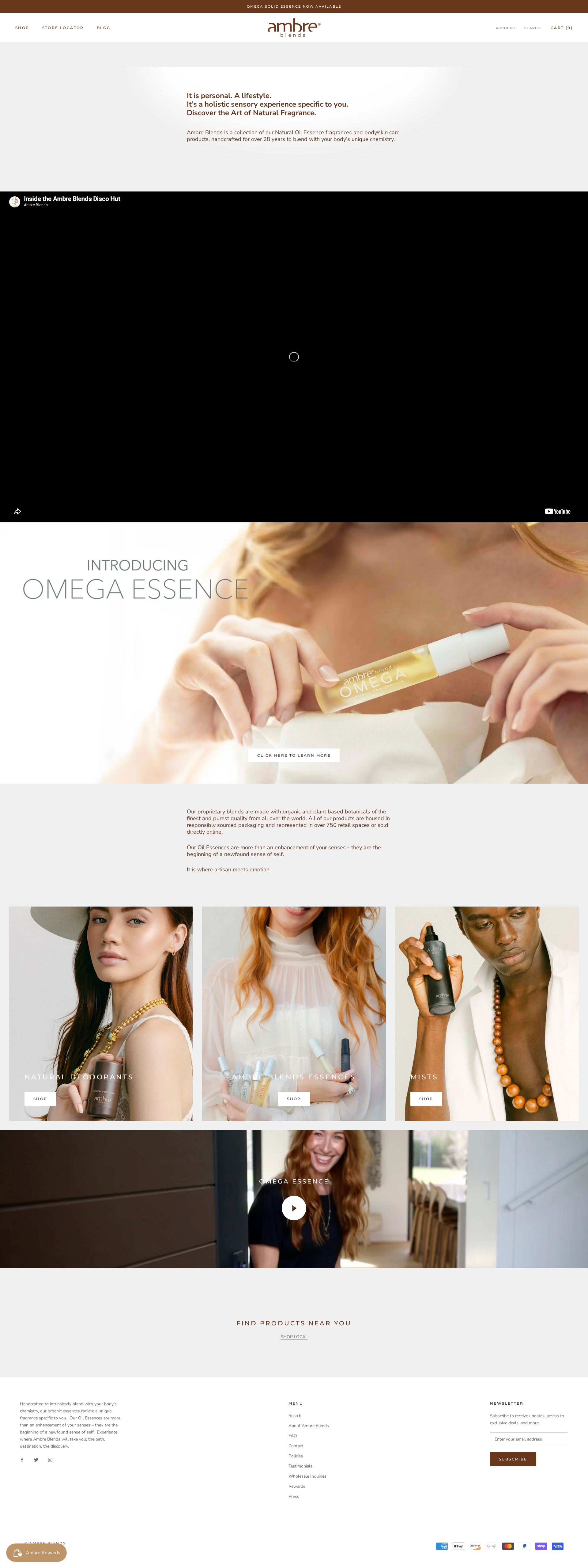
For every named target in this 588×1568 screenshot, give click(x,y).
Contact (295, 1446)
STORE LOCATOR (63, 27)
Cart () (562, 27)
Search (532, 28)
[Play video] (294, 1208)
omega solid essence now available (294, 6)
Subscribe (513, 1459)
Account (506, 28)
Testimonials (300, 1466)
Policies (295, 1456)
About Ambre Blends (308, 1426)
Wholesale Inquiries (307, 1476)
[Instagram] (50, 1459)
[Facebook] (22, 1459)
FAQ (292, 1436)
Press (293, 1496)
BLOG (104, 27)
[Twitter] (36, 1459)
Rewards (296, 1486)
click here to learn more (294, 755)
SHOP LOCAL (294, 1337)
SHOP (22, 27)
